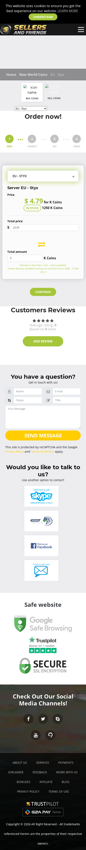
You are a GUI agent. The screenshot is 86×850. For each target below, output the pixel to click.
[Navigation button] (81, 30)
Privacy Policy (14, 451)
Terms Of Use (58, 791)
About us (20, 763)
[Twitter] (43, 719)
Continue (43, 292)
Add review (43, 341)
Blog (66, 782)
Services (42, 763)
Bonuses (23, 782)
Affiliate (46, 782)
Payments (65, 763)
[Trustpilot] (43, 803)
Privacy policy (28, 791)
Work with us (67, 772)
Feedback (40, 772)
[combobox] (50, 176)
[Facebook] (28, 719)
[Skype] (58, 719)
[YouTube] (36, 735)
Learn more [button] (68, 11)
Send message (43, 435)
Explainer (15, 772)
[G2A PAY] (43, 812)
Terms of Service (42, 451)
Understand (43, 17)
